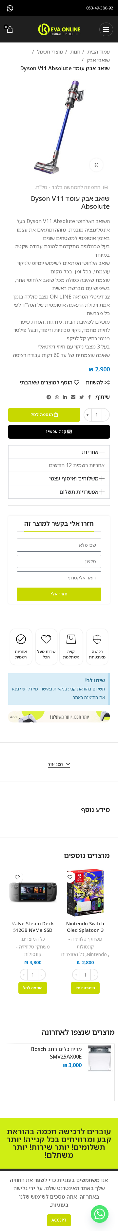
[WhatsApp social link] (10, 8)
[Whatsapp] (99, 1214)
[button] (59, 452)
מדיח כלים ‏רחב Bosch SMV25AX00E (56, 1052)
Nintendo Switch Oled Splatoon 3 (85, 926)
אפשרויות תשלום (78, 491)
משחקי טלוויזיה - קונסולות (85, 942)
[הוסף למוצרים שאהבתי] (69, 877)
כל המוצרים (72, 954)
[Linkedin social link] (65, 397)
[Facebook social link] (89, 397)
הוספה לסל (41, 414)
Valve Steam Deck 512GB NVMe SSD (33, 926)
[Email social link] (73, 397)
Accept (59, 1220)
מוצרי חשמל (49, 51)
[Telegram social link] (49, 397)
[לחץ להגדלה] (96, 164)
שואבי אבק (97, 60)
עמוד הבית (98, 51)
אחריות (90, 452)
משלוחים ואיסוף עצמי (73, 478)
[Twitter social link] (81, 397)
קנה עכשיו (56, 431)
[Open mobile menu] (106, 29)
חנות (74, 51)
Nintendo (97, 954)
